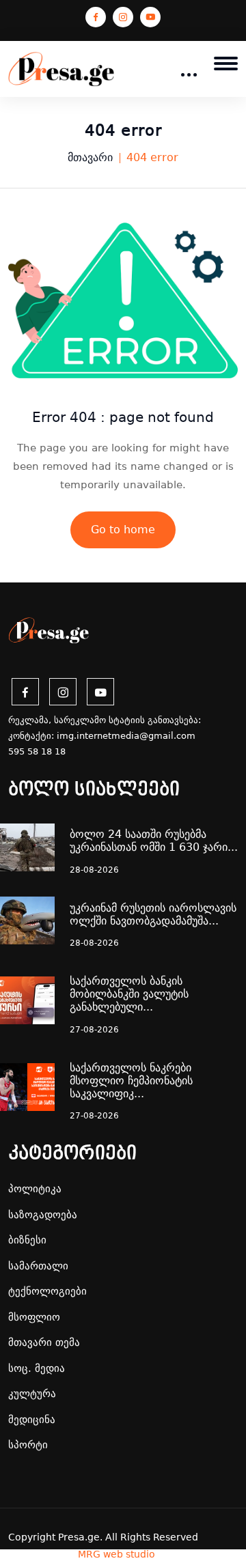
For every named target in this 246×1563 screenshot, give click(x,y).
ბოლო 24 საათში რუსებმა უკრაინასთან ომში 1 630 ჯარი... (154, 841)
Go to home (123, 529)
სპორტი (28, 1445)
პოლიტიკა (35, 1189)
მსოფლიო (34, 1317)
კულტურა (32, 1394)
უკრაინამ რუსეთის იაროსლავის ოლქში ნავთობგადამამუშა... (153, 914)
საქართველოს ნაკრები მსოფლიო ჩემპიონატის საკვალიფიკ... (131, 1080)
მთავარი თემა (44, 1342)
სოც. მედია (36, 1368)
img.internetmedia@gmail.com (126, 736)
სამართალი (38, 1266)
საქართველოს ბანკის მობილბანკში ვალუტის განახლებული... (129, 993)
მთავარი (90, 157)
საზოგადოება (42, 1215)
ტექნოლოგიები (47, 1291)
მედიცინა (31, 1419)
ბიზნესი (27, 1240)
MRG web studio (116, 1554)
